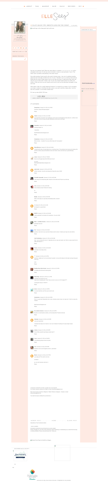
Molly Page (36, 276)
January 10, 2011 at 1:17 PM (46, 276)
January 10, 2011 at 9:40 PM (43, 346)
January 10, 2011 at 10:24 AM (43, 229)
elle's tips (54, 98)
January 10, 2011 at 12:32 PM (53, 268)
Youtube (62, 391)
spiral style (36, 169)
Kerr (35, 229)
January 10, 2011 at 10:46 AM (48, 238)
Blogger (68, 480)
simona (36, 330)
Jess (35, 346)
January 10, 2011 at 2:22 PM (46, 297)
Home (54, 420)
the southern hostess (39, 310)
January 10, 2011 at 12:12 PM (42, 256)
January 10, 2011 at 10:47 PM (44, 355)
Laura (35, 338)
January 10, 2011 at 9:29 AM (44, 196)
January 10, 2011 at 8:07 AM (46, 169)
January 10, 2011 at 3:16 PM (50, 310)
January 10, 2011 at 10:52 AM (44, 247)
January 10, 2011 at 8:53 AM (50, 177)
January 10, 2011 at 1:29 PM (43, 289)
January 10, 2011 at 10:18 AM (44, 213)
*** (34, 256)
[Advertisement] (54, 408)
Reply (35, 111)
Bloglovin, (46, 391)
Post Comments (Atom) (41, 422)
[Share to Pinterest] (44, 96)
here (46, 92)
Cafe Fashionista (38, 238)
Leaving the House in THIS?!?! (40, 282)
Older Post (72, 420)
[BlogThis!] (40, 96)
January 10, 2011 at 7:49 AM (43, 157)
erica (35, 185)
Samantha (36, 125)
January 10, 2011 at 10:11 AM (41, 205)
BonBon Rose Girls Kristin (40, 268)
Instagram (58, 391)
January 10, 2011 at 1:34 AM (46, 107)
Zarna (35, 289)
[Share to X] (41, 96)
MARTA (36, 213)
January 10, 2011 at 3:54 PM (45, 319)
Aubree (36, 115)
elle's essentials (46, 98)
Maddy (35, 196)
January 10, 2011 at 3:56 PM (44, 330)
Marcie (35, 355)
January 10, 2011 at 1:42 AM (44, 115)
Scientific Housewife (38, 177)
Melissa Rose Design (50, 480)
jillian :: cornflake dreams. (40, 221)
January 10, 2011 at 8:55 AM (43, 185)
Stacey (35, 247)
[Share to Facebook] (43, 96)
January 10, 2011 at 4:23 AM (46, 139)
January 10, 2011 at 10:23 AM (52, 221)
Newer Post (36, 420)
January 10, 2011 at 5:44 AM (47, 147)
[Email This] (38, 96)
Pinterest (53, 391)
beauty (38, 98)
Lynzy (35, 157)
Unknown (36, 319)
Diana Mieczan (37, 147)
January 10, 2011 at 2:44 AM (45, 125)
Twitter (46, 389)
